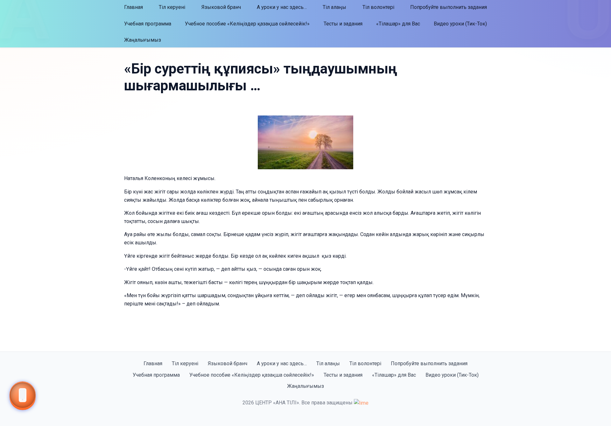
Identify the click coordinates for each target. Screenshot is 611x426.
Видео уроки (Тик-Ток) (460, 24)
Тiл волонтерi (378, 7)
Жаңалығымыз (142, 40)
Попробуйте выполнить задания (448, 7)
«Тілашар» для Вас (398, 24)
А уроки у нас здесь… (282, 7)
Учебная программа (147, 24)
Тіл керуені (172, 7)
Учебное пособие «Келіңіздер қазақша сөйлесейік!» (247, 24)
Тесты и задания (343, 24)
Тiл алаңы (334, 7)
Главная (133, 7)
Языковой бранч (221, 7)
